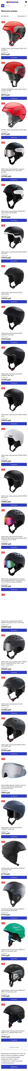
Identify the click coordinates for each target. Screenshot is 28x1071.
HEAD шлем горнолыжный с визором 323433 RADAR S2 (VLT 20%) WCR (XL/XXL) (12, 170)
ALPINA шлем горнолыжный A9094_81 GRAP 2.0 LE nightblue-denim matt (12, 1031)
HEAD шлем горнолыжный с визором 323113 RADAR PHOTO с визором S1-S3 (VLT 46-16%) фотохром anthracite (13, 580)
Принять (14, 1067)
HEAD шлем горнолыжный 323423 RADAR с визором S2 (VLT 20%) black (12, 621)
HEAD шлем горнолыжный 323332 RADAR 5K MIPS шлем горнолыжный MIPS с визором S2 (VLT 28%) (14, 538)
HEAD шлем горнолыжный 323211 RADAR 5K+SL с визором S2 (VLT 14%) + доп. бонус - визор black (14, 663)
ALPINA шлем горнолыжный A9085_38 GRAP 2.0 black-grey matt (13, 991)
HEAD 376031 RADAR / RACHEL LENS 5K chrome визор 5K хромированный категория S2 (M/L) (13, 787)
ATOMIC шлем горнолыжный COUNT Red (13, 130)
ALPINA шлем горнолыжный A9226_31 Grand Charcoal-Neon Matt (12, 909)
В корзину (14, 57)
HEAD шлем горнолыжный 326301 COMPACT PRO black (11, 374)
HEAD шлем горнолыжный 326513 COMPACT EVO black (11, 334)
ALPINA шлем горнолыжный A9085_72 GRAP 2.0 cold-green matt (13, 950)
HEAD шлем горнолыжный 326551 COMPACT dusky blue (11, 828)
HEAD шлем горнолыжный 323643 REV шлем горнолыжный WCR (13, 211)
